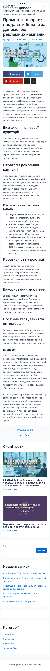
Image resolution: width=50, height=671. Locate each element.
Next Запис (25, 435)
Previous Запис (25, 430)
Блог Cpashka (24, 6)
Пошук (6, 546)
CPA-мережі (9, 634)
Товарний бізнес (36, 39)
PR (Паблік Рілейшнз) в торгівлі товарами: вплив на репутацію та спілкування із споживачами (24, 483)
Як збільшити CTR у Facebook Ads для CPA (24, 573)
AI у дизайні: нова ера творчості (19, 601)
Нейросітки (8, 643)
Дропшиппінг (9, 639)
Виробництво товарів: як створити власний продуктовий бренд (24, 525)
